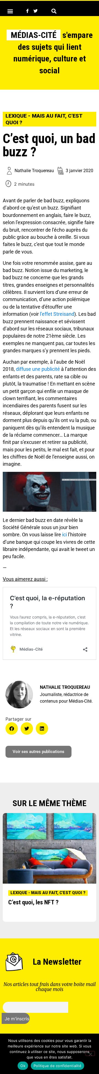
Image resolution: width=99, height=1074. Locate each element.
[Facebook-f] (27, 11)
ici (64, 534)
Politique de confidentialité (57, 1065)
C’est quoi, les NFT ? (33, 902)
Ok (22, 1065)
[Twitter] (35, 11)
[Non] (90, 1053)
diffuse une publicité (38, 369)
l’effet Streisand (57, 314)
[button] (10, 10)
